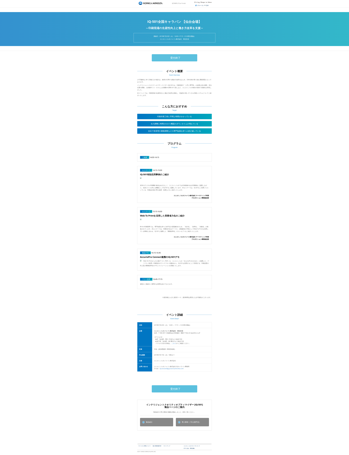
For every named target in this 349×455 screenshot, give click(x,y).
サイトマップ (167, 446)
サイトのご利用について (145, 446)
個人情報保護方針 (157, 446)
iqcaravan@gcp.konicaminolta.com (172, 369)
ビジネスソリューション (179, 3)
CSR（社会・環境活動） (189, 448)
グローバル (200, 5)
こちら (174, 343)
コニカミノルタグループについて (192, 446)
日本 (207, 5)
